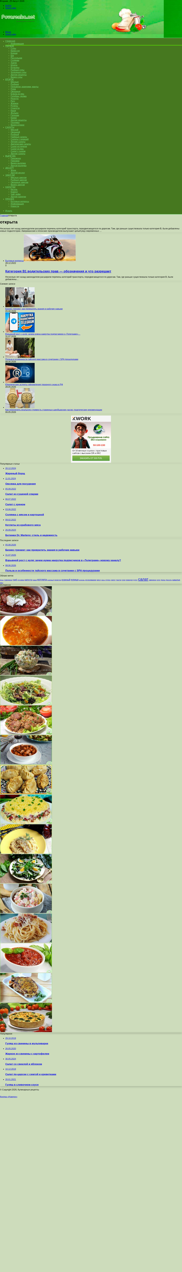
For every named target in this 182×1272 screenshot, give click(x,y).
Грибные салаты (19, 137)
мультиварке (90, 580)
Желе (13, 170)
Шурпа (14, 65)
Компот (14, 192)
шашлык (176, 580)
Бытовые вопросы (20, 201)
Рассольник (16, 58)
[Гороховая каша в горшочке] (26, 853)
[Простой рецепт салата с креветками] (26, 674)
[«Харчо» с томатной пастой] (26, 644)
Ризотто (15, 99)
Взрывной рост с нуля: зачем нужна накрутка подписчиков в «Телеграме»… (42, 334)
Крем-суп (15, 51)
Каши (13, 110)
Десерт (9, 168)
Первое (9, 46)
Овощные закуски (19, 182)
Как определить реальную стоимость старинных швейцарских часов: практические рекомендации (53, 410)
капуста (28, 580)
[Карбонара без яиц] (26, 942)
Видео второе (17, 125)
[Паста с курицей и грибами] (26, 763)
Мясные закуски (19, 177)
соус (158, 580)
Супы (13, 48)
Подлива (15, 122)
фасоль (169, 580)
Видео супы (16, 77)
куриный (66, 580)
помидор (129, 580)
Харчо (14, 63)
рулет (135, 580)
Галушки (15, 115)
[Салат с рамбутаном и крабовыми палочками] (26, 912)
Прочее (9, 199)
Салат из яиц (17, 149)
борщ (2, 580)
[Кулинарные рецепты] (17, 27)
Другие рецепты (19, 75)
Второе (9, 79)
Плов (13, 89)
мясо (99, 580)
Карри (14, 118)
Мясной (14, 130)
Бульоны (15, 67)
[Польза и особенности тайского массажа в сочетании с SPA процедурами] (20, 357)
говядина (8, 580)
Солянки (15, 60)
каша (35, 580)
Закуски (10, 175)
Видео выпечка (18, 163)
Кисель (14, 189)
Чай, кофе (16, 194)
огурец (107, 580)
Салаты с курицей (20, 139)
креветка (57, 580)
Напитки (10, 187)
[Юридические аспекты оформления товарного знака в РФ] (20, 382)
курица (74, 579)
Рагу (13, 101)
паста (118, 580)
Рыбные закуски (19, 180)
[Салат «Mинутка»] (26, 823)
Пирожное (16, 158)
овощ (103, 580)
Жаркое (14, 103)
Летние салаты (18, 142)
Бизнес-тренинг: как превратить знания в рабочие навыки (34, 309)
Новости (15, 206)
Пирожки (15, 161)
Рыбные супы (17, 70)
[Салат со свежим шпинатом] (26, 882)
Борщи (14, 53)
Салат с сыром (18, 151)
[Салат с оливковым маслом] (26, 704)
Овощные (15, 91)
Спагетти (15, 108)
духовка (21, 580)
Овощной (15, 132)
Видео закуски (18, 185)
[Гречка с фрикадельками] (26, 734)
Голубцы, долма (19, 96)
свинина (152, 580)
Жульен (14, 113)
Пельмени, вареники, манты (25, 87)
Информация (17, 44)
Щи (12, 55)
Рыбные (15, 84)
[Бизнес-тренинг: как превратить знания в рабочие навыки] (20, 306)
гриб (15, 580)
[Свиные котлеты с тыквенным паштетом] (26, 1001)
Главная (4, 215)
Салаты (9, 127)
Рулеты (14, 106)
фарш (163, 580)
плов (123, 580)
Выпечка (10, 156)
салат (143, 579)
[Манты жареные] (26, 793)
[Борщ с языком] (26, 615)
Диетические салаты (21, 144)
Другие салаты (18, 154)
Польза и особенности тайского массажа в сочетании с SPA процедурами (41, 359)
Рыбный (15, 134)
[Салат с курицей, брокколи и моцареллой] (26, 1031)
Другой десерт (18, 173)
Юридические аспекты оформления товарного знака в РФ (34, 384)
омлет (113, 580)
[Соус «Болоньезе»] (26, 972)
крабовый (50, 580)
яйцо (1, 583)
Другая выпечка (18, 165)
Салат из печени (19, 146)
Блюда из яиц (17, 94)
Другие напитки (18, 197)
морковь (82, 580)
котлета (42, 579)
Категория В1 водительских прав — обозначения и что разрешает (58, 271)
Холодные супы (18, 72)
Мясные (15, 82)
